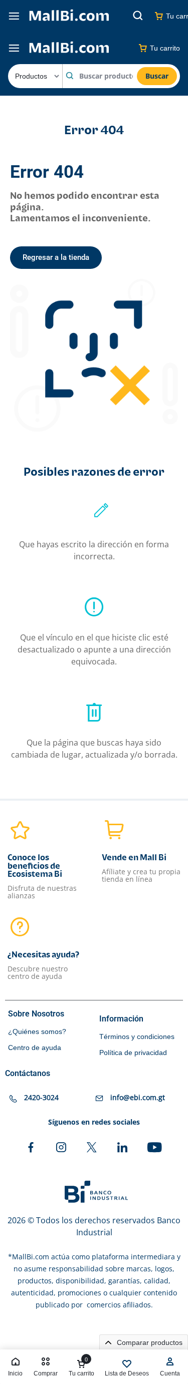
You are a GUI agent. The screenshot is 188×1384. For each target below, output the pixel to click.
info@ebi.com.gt (137, 1097)
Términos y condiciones (136, 1036)
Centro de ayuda (34, 1048)
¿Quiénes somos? (37, 1031)
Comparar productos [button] (148, 1342)
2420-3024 (41, 1097)
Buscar (156, 76)
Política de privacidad (133, 1053)
